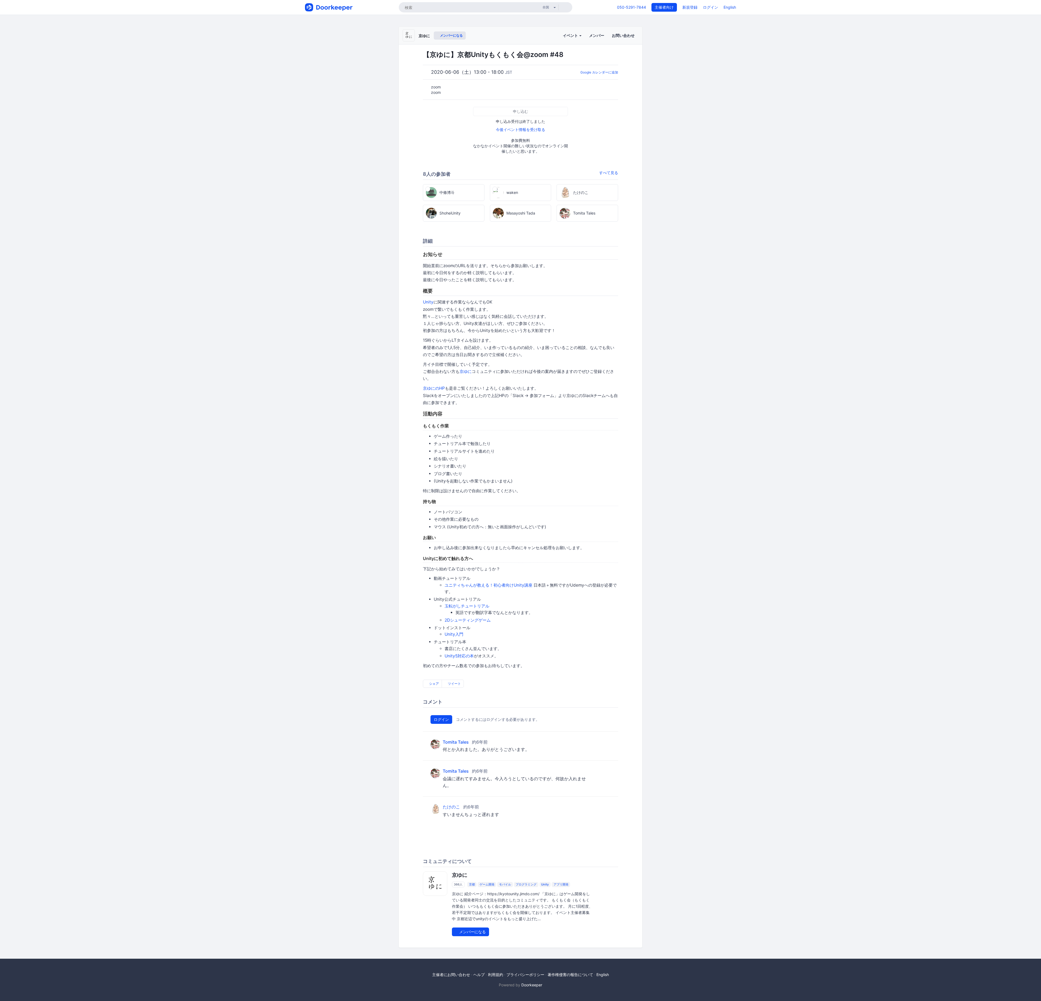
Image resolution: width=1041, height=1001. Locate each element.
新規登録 (690, 7)
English (730, 7)
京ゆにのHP (434, 388)
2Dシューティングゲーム (468, 620)
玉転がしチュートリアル (467, 606)
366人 (458, 884)
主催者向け (664, 7)
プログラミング (526, 884)
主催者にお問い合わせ (451, 974)
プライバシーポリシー (525, 974)
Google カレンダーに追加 (599, 72)
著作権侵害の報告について (570, 974)
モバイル (505, 884)
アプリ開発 (561, 884)
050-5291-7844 (631, 7)
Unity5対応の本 (459, 655)
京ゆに (424, 35)
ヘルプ (479, 974)
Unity (428, 302)
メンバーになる (451, 35)
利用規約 (495, 974)
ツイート (454, 684)
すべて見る (608, 172)
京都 (472, 884)
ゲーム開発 (487, 884)
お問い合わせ (623, 35)
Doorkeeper (531, 985)
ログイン (710, 7)
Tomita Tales (456, 742)
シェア (433, 684)
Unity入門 (454, 634)
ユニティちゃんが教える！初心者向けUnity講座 (488, 585)
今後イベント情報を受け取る (520, 129)
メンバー (596, 35)
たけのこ (451, 807)
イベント (571, 35)
